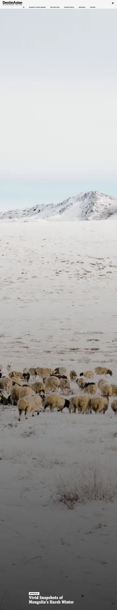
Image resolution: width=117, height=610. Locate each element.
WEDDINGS (82, 7)
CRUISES (92, 7)
